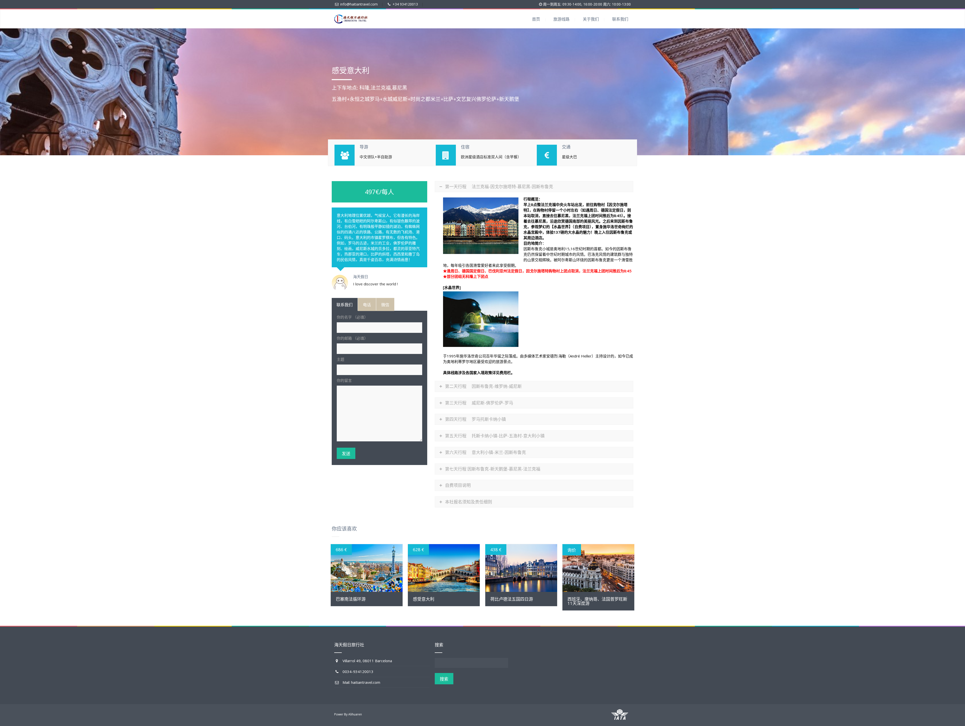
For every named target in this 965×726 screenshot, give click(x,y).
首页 (536, 19)
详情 (366, 568)
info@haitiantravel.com (359, 4)
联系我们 (620, 19)
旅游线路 (561, 19)
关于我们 (591, 19)
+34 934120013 (405, 4)
